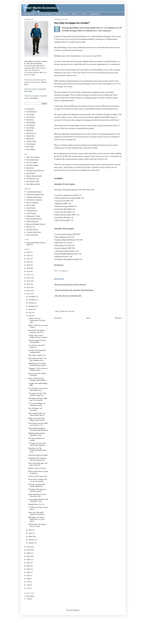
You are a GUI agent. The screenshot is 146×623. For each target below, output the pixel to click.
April (30, 533)
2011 (28, 294)
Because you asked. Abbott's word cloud (37, 374)
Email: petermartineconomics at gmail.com (36, 243)
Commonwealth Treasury (34, 197)
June (30, 316)
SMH (64, 270)
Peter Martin (30, 596)
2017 (28, 275)
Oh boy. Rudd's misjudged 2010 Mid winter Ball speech (38, 429)
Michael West (30, 136)
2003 (28, 569)
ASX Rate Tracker (32, 229)
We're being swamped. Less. (37, 355)
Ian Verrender (30, 117)
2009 (28, 550)
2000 (28, 579)
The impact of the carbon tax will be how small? (37, 490)
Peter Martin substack (33, 184)
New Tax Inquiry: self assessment (35, 409)
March (31, 536)
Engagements (95, 14)
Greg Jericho (30, 114)
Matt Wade (29, 130)
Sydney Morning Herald (34, 176)
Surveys (84, 14)
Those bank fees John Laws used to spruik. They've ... (37, 414)
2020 (28, 265)
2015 (28, 281)
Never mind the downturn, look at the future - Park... (38, 500)
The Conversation (31, 162)
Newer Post (57, 318)
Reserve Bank (30, 205)
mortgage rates (63, 311)
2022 (28, 259)
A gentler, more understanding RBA (37, 384)
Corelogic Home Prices (33, 232)
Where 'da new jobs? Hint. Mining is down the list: (36, 419)
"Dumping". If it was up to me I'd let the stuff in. (37, 369)
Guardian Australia (32, 165)
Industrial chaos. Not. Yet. (36, 504)
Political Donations (32, 221)
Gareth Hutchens (31, 112)
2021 (28, 262)
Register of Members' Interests (35, 224)
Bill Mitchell (30, 109)
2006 (28, 559)
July (30, 312)
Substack (74, 14)
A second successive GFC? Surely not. (36, 346)
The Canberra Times (32, 181)
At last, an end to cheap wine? (37, 476)
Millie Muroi (30, 138)
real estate (71, 311)
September (32, 306)
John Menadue (31, 122)
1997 (28, 588)
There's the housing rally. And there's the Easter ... (37, 464)
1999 (28, 582)
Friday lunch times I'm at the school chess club (37, 495)
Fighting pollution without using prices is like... (36, 434)
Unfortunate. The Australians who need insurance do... (37, 459)
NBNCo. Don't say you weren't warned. (38, 326)
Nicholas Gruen (31, 141)
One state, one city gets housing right (68, 295)
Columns (29, 599)
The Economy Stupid (45, 14)
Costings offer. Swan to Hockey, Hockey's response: (38, 336)
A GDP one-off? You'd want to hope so (38, 508)
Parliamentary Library (33, 216)
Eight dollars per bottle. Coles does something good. (37, 359)
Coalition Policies (31, 211)
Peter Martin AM (28, 14)
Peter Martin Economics (41, 7)
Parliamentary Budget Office (35, 194)
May (30, 530)
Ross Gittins (30, 147)
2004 (28, 566)
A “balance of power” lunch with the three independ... (37, 444)
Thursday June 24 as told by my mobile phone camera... (37, 364)
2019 (28, 268)
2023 (28, 255)
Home (88, 318)
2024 (28, 252)
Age (67, 270)
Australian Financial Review (35, 170)
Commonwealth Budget (33, 192)
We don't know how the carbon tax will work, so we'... (38, 424)
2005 (28, 563)
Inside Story (30, 168)
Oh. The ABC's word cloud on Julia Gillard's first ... (38, 389)
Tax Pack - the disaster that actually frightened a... (36, 485)
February (32, 540)
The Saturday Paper (32, 160)
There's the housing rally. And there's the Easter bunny (74, 290)
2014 (28, 284)
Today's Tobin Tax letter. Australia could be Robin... (37, 379)
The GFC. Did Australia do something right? (37, 351)
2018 (28, 271)
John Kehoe (30, 120)
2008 (28, 553)
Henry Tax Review (32, 235)
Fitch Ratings (59, 265)
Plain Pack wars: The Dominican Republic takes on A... (37, 450)
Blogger (76, 610)
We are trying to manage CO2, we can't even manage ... (37, 480)
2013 (28, 287)
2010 (28, 547)
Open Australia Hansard (34, 219)
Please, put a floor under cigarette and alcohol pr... (36, 513)
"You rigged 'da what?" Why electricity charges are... (37, 394)
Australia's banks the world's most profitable (37, 341)
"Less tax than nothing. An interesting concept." (36, 404)
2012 (28, 290)
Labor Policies (30, 208)
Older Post (118, 318)
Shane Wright (30, 149)
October (31, 303)
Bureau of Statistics (32, 202)
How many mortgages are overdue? (72, 23)
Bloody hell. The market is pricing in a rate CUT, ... (36, 331)
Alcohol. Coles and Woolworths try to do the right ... (36, 320)
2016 (28, 278)
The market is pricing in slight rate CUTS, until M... (37, 399)
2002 (28, 572)
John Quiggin (30, 125)
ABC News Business (33, 157)
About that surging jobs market (38, 455)
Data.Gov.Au (30, 227)
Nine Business (30, 173)
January (31, 543)
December (32, 296)
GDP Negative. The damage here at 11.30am (37, 525)
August (31, 309)
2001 (28, 575)
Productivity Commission (34, 200)
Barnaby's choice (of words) (37, 468)
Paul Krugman (30, 144)
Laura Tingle (30, 128)
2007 (28, 556)
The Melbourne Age (32, 179)
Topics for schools (61, 14)
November (32, 300)
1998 (28, 585)
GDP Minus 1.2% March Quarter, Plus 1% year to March (36, 519)
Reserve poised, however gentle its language (70, 284)
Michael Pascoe (31, 133)
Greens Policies (31, 213)
